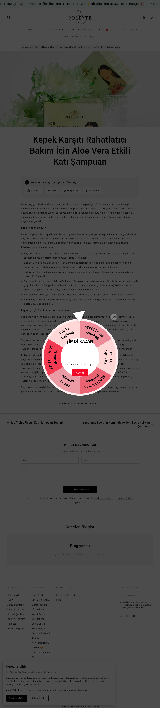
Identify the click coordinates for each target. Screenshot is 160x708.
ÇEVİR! (80, 372)
